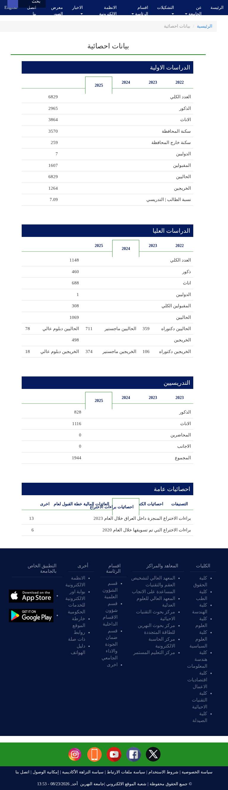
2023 (153, 82)
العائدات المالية (97, 504)
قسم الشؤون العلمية (110, 590)
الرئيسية (204, 26)
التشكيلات (165, 7)
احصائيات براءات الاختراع (123, 507)
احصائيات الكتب (151, 504)
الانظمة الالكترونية (108, 10)
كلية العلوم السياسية (198, 639)
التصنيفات (179, 504)
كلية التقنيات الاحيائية (199, 700)
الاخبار (77, 7)
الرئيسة (217, 7)
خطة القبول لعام (70, 504)
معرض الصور (57, 10)
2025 (99, 85)
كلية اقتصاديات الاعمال (197, 679)
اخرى (45, 504)
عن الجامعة (194, 10)
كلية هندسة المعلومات (197, 659)
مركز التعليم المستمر (154, 652)
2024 (126, 82)
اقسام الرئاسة (141, 10)
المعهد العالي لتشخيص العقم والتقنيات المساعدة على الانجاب (153, 584)
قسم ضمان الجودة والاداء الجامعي (110, 644)
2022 (179, 82)
